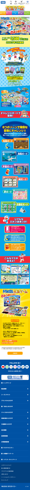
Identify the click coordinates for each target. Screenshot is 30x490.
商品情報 (3, 389)
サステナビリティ (8, 448)
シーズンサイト (5, 395)
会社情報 (3, 430)
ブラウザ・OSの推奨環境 (7, 471)
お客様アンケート (8, 453)
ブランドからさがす (7, 400)
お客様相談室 (5, 442)
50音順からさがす (6, 424)
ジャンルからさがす (7, 412)
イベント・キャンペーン (10, 459)
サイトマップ (4, 480)
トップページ (7, 383)
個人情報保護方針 (5, 468)
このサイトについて (6, 465)
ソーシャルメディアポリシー (8, 477)
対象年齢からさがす (7, 418)
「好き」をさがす (8, 406)
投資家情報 (4, 436)
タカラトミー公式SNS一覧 (14, 371)
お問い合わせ (4, 474)
